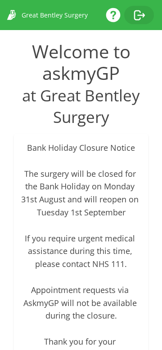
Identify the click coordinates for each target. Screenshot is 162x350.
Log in (139, 15)
